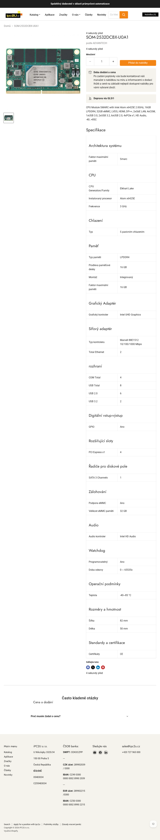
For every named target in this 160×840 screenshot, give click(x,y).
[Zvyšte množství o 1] (113, 61)
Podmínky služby (51, 824)
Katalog (34, 14)
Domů (7, 26)
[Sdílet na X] (93, 667)
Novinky (101, 14)
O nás (75, 14)
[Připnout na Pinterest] (103, 667)
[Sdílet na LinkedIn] (98, 667)
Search (7, 824)
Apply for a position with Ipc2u (27, 824)
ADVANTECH (100, 43)
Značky (63, 14)
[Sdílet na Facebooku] (88, 667)
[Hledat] (124, 14)
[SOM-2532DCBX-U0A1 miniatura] (9, 118)
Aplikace (50, 14)
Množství (90, 54)
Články (88, 14)
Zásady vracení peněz (71, 824)
